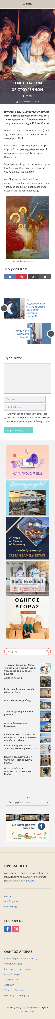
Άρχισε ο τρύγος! (13, 677)
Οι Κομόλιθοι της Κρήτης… (18, 700)
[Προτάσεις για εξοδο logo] (27, 515)
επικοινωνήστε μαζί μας (22, 880)
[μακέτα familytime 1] (27, 558)
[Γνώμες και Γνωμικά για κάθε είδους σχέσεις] (45, 693)
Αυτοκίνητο (10, 984)
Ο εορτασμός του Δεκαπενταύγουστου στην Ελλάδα (18, 771)
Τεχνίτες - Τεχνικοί (13, 989)
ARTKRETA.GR (27, 1011)
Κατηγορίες (27, 797)
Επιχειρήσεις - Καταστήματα (18, 969)
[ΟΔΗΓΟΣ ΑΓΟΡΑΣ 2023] (27, 637)
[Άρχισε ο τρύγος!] (45, 682)
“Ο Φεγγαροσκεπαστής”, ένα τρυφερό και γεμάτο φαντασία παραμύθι (35, 308)
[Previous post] (4, 308)
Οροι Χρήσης (10, 906)
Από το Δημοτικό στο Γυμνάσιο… (15, 724)
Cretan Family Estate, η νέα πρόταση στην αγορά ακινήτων (20, 747)
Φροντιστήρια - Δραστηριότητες (20, 958)
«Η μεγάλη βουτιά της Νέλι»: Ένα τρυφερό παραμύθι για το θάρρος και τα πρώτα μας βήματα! (20, 669)
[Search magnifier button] (47, 652)
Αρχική (7, 896)
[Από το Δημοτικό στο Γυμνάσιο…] (45, 727)
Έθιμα (29, 96)
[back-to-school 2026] (27, 594)
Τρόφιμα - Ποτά (12, 979)
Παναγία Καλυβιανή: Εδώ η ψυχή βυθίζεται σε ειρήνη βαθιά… (18, 759)
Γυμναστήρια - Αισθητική (16, 995)
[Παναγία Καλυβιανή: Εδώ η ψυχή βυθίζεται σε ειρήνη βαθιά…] (45, 761)
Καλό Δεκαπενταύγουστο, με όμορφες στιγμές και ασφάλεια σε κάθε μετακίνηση (20, 737)
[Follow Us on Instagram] (15, 929)
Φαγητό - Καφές (12, 974)
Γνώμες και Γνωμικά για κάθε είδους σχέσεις (19, 690)
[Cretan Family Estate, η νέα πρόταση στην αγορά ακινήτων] (45, 749)
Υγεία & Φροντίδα (13, 963)
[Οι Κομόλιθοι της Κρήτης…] (45, 704)
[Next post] (51, 334)
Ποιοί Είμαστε (11, 901)
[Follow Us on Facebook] (7, 929)
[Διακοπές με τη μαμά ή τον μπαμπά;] (45, 715)
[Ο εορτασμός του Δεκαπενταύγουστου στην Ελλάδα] (45, 772)
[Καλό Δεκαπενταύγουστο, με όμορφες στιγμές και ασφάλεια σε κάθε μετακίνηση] (45, 738)
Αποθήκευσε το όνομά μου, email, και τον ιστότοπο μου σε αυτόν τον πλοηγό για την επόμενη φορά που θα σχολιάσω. (28, 417)
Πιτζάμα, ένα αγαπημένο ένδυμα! (21, 333)
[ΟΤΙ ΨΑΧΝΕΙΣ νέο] (27, 478)
